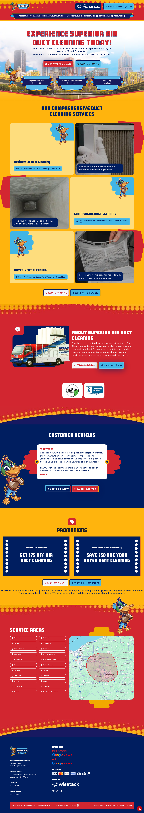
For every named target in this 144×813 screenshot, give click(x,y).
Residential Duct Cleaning (29, 16)
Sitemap (128, 805)
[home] (20, 6)
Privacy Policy (99, 805)
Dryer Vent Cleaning (74, 16)
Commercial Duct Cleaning (52, 16)
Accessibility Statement (115, 805)
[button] (91, 16)
